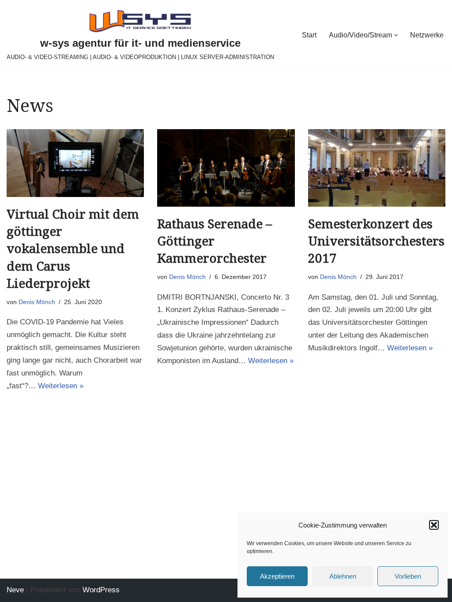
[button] (433, 524)
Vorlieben (408, 576)
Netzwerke (427, 35)
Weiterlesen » (60, 386)
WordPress (101, 590)
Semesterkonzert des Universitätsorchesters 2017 (376, 241)
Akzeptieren (277, 576)
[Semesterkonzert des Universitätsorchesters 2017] (376, 167)
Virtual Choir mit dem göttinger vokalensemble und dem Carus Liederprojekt (73, 249)
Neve (15, 590)
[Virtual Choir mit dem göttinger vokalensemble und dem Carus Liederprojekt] (75, 163)
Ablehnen (342, 576)
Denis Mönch (37, 301)
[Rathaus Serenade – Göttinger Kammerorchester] (225, 167)
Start (309, 35)
